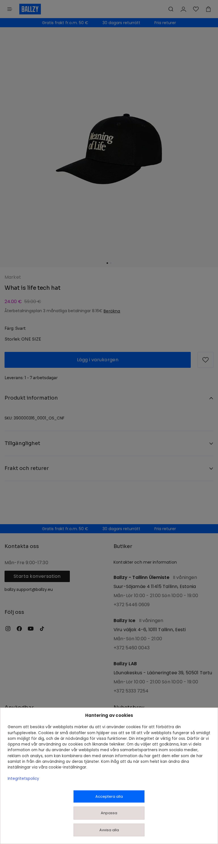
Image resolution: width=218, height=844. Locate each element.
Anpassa (109, 813)
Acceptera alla (109, 796)
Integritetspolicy (23, 778)
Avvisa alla (109, 830)
